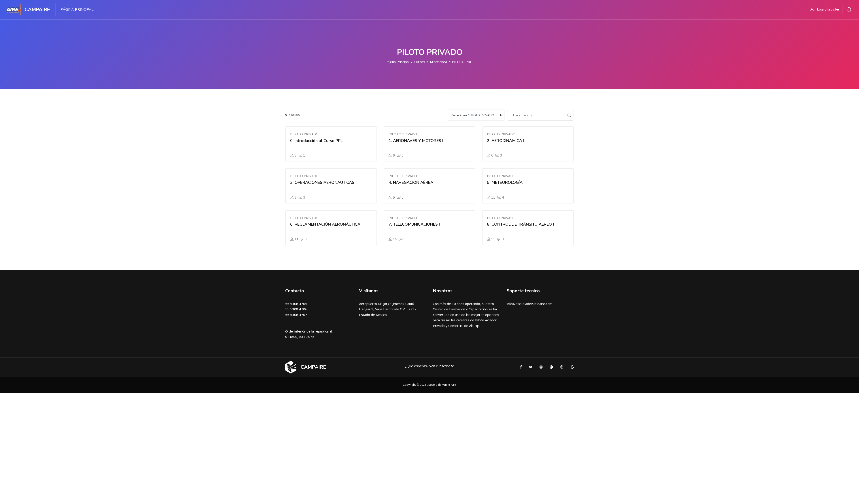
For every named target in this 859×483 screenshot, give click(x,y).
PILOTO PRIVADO (466, 61)
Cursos (419, 61)
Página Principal (397, 61)
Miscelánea (438, 61)
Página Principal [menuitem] (77, 9)
